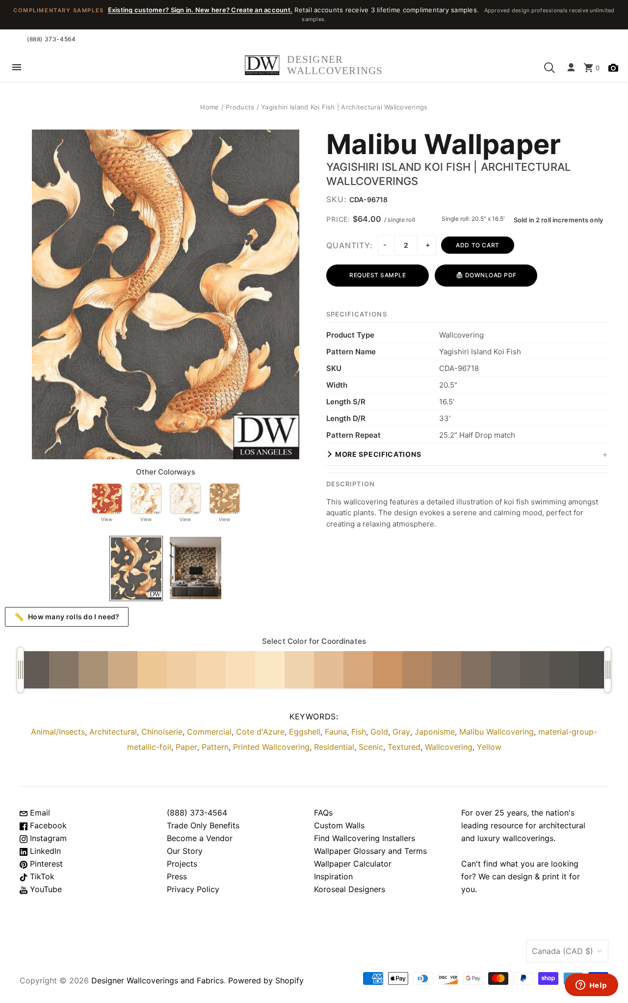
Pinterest (45, 864)
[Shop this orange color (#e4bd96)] (328, 669)
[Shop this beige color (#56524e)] (564, 669)
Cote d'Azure (260, 732)
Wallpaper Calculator (353, 864)
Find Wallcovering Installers (364, 838)
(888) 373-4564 (51, 39)
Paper (186, 747)
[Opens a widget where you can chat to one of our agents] (591, 986)
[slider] (20, 670)
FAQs (323, 813)
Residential (334, 747)
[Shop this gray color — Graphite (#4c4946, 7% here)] (593, 669)
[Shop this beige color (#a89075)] (93, 669)
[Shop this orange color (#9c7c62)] (446, 669)
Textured (404, 747)
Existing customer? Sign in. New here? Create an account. (200, 10)
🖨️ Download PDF (486, 275)
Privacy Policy (193, 889)
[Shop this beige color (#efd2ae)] (299, 669)
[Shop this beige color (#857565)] (63, 669)
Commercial (209, 732)
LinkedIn (44, 851)
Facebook (47, 825)
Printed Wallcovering (271, 747)
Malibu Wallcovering (496, 732)
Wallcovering (448, 747)
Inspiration (333, 876)
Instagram (47, 838)
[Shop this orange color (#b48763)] (417, 669)
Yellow (489, 747)
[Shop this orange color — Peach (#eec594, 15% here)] (152, 669)
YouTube (44, 889)
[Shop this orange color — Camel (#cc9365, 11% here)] (387, 669)
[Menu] (17, 68)
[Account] (571, 67)
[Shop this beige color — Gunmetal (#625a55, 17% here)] (34, 669)
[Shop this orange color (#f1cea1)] (181, 669)
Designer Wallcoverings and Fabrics (157, 980)
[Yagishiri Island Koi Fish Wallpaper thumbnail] (136, 568)
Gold (379, 732)
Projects (182, 864)
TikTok (40, 876)
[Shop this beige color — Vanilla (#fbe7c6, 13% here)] (270, 669)
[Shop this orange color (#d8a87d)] (358, 669)
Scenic (371, 747)
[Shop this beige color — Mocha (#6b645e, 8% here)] (505, 669)
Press (177, 876)
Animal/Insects (58, 732)
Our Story (185, 851)
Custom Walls (339, 825)
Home (209, 107)
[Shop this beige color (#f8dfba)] (240, 669)
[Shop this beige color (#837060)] (476, 669)
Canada (562, 951)
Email (38, 813)
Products (240, 107)
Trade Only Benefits (203, 825)
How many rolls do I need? (67, 617)
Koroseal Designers (349, 889)
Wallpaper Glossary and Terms (370, 851)
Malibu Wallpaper (443, 145)
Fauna (336, 732)
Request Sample (377, 275)
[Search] (549, 67)
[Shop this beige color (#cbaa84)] (122, 669)
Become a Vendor (200, 838)
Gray (401, 732)
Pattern (215, 747)
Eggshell (304, 732)
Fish (358, 732)
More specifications (378, 454)
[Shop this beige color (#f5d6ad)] (211, 669)
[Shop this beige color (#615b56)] (535, 669)
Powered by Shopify (266, 980)
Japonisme (435, 732)
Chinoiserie (162, 732)
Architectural (113, 732)
